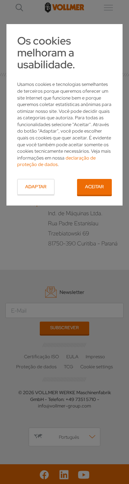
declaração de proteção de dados (56, 161)
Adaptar (36, 187)
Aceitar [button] (94, 187)
